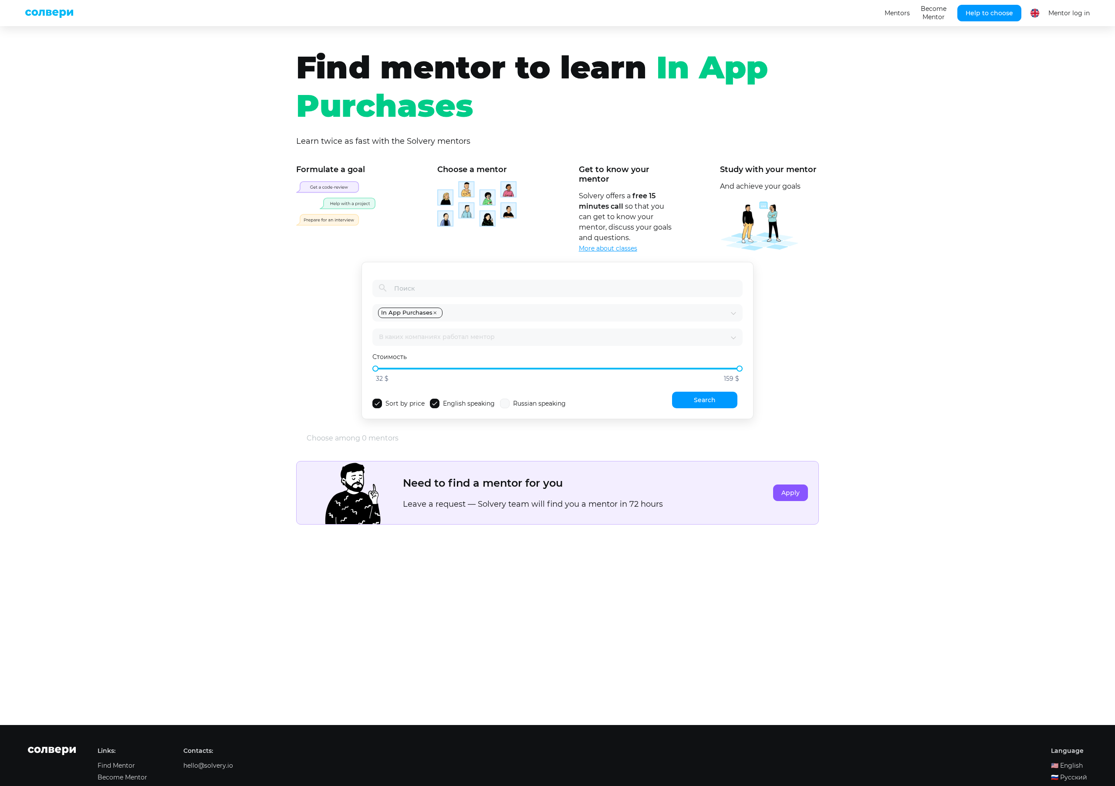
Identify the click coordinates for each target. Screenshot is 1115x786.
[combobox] (587, 313)
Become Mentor (933, 13)
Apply (790, 493)
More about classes (608, 248)
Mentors (897, 13)
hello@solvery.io (208, 765)
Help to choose (989, 13)
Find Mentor (116, 765)
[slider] (375, 369)
